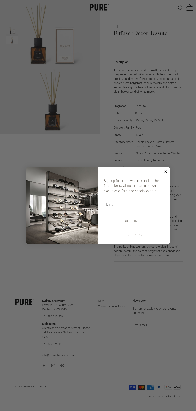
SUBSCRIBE (133, 221)
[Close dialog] (165, 171)
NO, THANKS (134, 235)
